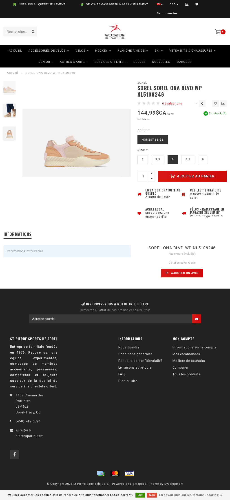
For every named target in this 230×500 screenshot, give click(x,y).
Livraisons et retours (135, 367)
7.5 (157, 159)
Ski (157, 50)
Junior (44, 61)
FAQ (121, 374)
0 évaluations (172, 103)
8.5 (188, 159)
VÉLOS (80, 50)
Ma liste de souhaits (188, 361)
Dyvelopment (174, 483)
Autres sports (72, 61)
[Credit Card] (100, 473)
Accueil (15, 50)
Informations (17, 234)
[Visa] (129, 473)
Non (152, 495)
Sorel (142, 82)
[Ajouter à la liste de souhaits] (215, 103)
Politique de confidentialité (140, 361)
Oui (140, 495)
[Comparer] (187, 4)
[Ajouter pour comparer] (223, 103)
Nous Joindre (129, 347)
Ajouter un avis (184, 273)
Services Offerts (109, 61)
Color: (143, 130)
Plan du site (127, 381)
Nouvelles (161, 61)
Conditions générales (135, 354)
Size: (142, 150)
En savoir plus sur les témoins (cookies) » (190, 495)
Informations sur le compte (194, 347)
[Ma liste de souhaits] (196, 4)
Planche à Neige (131, 50)
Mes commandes (186, 354)
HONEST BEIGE (153, 139)
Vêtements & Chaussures (190, 50)
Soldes (139, 61)
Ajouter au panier (195, 176)
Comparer (180, 367)
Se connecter (167, 13)
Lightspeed (138, 483)
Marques (184, 61)
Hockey (101, 50)
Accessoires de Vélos (47, 50)
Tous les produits (186, 374)
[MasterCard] (115, 473)
